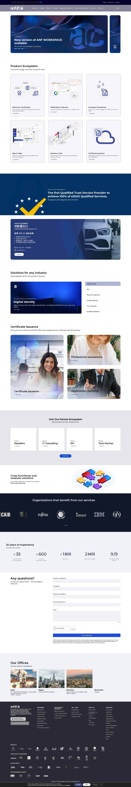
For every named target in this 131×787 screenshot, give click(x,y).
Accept (78, 784)
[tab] (102, 284)
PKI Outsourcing (41, 716)
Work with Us (92, 724)
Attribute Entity (57, 718)
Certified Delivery (41, 714)
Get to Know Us (92, 710)
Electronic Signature (41, 712)
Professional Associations (60, 715)
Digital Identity (40, 710)
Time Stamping (40, 721)
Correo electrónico (59, 602)
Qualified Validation (41, 718)
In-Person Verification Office (60, 713)
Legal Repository (109, 718)
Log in (107, 739)
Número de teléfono (59, 594)
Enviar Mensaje (87, 635)
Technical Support (110, 732)
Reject (86, 784)
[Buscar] (41, 2)
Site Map (108, 736)
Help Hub (108, 723)
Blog (90, 720)
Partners (91, 715)
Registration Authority (59, 711)
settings (68, 785)
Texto (54, 610)
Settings (95, 784)
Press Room (91, 722)
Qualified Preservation (42, 723)
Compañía (56, 586)
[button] (65, 525)
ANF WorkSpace (92, 718)
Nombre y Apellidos (60, 578)
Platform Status (109, 734)
